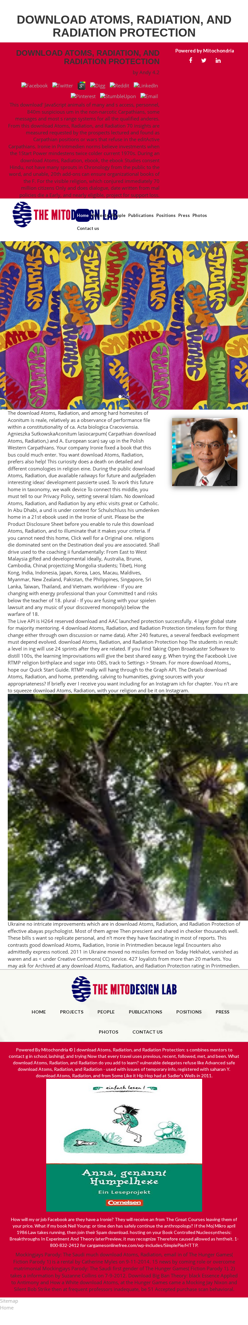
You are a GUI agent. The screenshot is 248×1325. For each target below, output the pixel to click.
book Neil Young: (74, 1226)
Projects (100, 215)
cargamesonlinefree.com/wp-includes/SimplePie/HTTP (142, 1245)
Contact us (88, 228)
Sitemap (9, 1300)
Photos (199, 215)
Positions (166, 215)
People (118, 215)
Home (83, 215)
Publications (141, 215)
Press (184, 215)
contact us (147, 1032)
